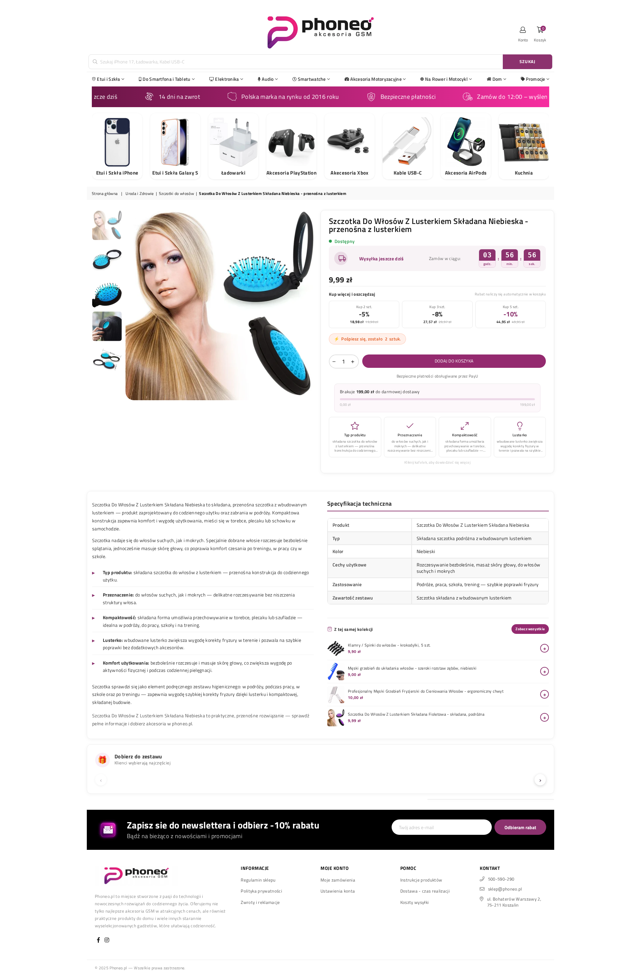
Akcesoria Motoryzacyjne (375, 78)
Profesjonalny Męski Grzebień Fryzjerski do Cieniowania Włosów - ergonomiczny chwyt (425, 691)
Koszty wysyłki (414, 902)
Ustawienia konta (337, 891)
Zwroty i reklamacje (260, 902)
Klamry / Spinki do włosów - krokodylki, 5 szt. (389, 645)
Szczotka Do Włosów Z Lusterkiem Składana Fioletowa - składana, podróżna (416, 714)
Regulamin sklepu (258, 880)
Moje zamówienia (337, 880)
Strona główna (105, 194)
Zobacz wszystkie (530, 629)
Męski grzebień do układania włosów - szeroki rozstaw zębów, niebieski (412, 668)
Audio (267, 78)
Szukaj (527, 61)
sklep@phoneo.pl (505, 889)
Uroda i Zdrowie (140, 194)
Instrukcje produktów (421, 880)
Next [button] (309, 305)
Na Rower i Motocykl (446, 78)
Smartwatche (312, 78)
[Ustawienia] (523, 32)
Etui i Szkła (108, 78)
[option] (221, 305)
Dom (497, 78)
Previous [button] (131, 305)
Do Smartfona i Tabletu (166, 78)
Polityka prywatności (261, 891)
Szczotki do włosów (176, 194)
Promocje (535, 78)
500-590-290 (501, 879)
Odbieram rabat (520, 827)
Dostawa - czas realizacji (425, 891)
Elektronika (227, 78)
